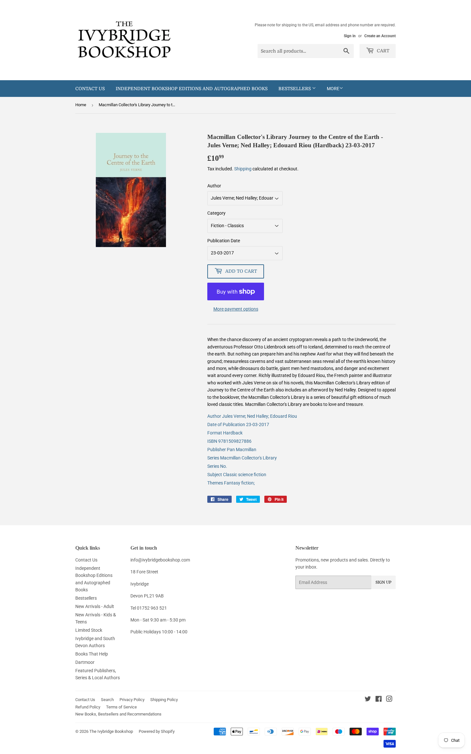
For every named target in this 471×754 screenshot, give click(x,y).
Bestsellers (295, 88)
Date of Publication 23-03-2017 (238, 424)
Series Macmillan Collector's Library (242, 457)
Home (80, 104)
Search (107, 699)
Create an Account (380, 36)
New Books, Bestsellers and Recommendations (118, 714)
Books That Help (91, 653)
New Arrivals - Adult (94, 606)
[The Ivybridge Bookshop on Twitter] (368, 699)
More (333, 88)
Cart (382, 50)
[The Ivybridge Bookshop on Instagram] (389, 699)
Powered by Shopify (157, 731)
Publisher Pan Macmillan (231, 449)
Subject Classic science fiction (236, 474)
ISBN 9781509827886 (229, 441)
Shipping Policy (164, 699)
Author (214, 185)
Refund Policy (87, 707)
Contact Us (90, 88)
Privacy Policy (132, 699)
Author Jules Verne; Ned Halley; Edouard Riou (252, 416)
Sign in (350, 36)
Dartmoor (85, 662)
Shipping (243, 168)
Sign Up (384, 582)
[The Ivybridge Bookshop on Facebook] (378, 699)
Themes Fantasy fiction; (231, 482)
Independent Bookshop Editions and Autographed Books (192, 88)
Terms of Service (121, 707)
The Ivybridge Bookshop (111, 731)
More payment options (235, 309)
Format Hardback (225, 432)
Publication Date (223, 240)
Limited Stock (88, 630)
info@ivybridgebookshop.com (160, 559)
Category (216, 213)
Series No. (217, 466)
